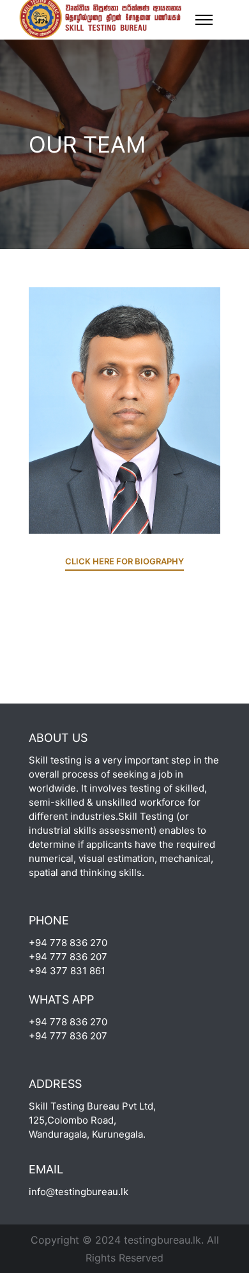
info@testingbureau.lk (78, 1192)
